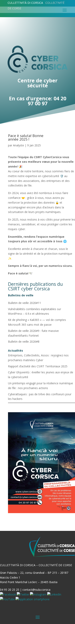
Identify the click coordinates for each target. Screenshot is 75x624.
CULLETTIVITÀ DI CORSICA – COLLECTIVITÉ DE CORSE (36, 565)
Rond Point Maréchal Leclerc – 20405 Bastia (28, 582)
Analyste (18, 145)
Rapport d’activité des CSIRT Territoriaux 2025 (37, 366)
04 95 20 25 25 (9, 589)
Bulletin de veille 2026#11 (24, 303)
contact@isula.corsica (36, 589)
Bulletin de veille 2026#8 (23, 341)
